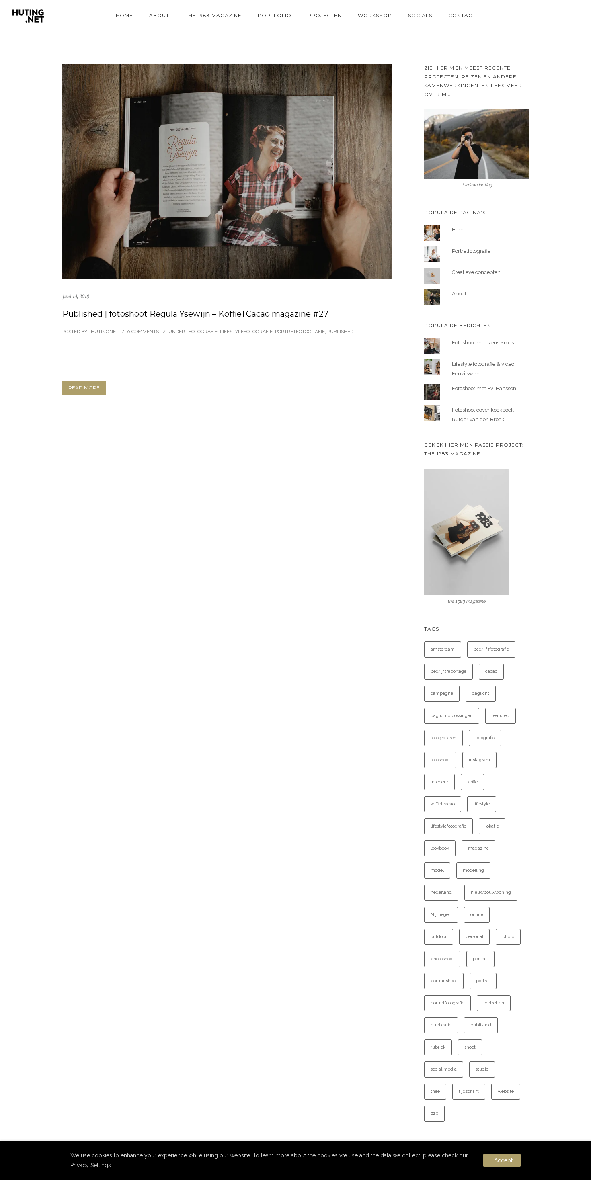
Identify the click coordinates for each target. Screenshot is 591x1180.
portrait (480, 958)
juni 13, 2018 (75, 296)
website (506, 1091)
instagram (479, 759)
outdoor (439, 936)
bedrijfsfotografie (491, 649)
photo (508, 936)
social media (444, 1069)
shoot (470, 1047)
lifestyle (482, 804)
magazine (478, 848)
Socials (420, 15)
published (480, 1025)
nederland (441, 892)
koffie (472, 782)
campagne (442, 693)
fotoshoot (440, 759)
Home (124, 15)
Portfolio (274, 15)
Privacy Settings (90, 1165)
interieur (439, 782)
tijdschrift (469, 1091)
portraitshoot (444, 980)
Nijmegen (441, 914)
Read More (84, 388)
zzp (434, 1113)
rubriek (438, 1047)
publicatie (441, 1025)
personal (474, 936)
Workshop (375, 15)
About (159, 15)
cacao (491, 671)
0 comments (143, 331)
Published (340, 331)
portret (483, 980)
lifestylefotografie (448, 826)
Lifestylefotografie (246, 331)
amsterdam (443, 649)
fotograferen (443, 737)
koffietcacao (443, 804)
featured (500, 715)
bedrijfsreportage (448, 671)
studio (482, 1069)
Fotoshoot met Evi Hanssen (484, 388)
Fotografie (202, 331)
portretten (493, 1003)
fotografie (485, 737)
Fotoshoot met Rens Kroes (483, 343)
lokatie (492, 826)
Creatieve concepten (476, 272)
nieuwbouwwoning (491, 892)
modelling (473, 870)
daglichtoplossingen (452, 715)
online (476, 914)
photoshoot (442, 958)
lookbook (440, 848)
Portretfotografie (300, 331)
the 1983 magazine (213, 15)
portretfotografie (447, 1003)
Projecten (325, 15)
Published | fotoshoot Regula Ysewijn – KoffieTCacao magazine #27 (195, 314)
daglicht (480, 693)
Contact (462, 15)
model (437, 870)
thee (435, 1091)
